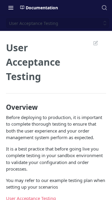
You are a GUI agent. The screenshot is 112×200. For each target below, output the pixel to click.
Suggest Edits (92, 42)
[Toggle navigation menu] (11, 7)
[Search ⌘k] (104, 7)
